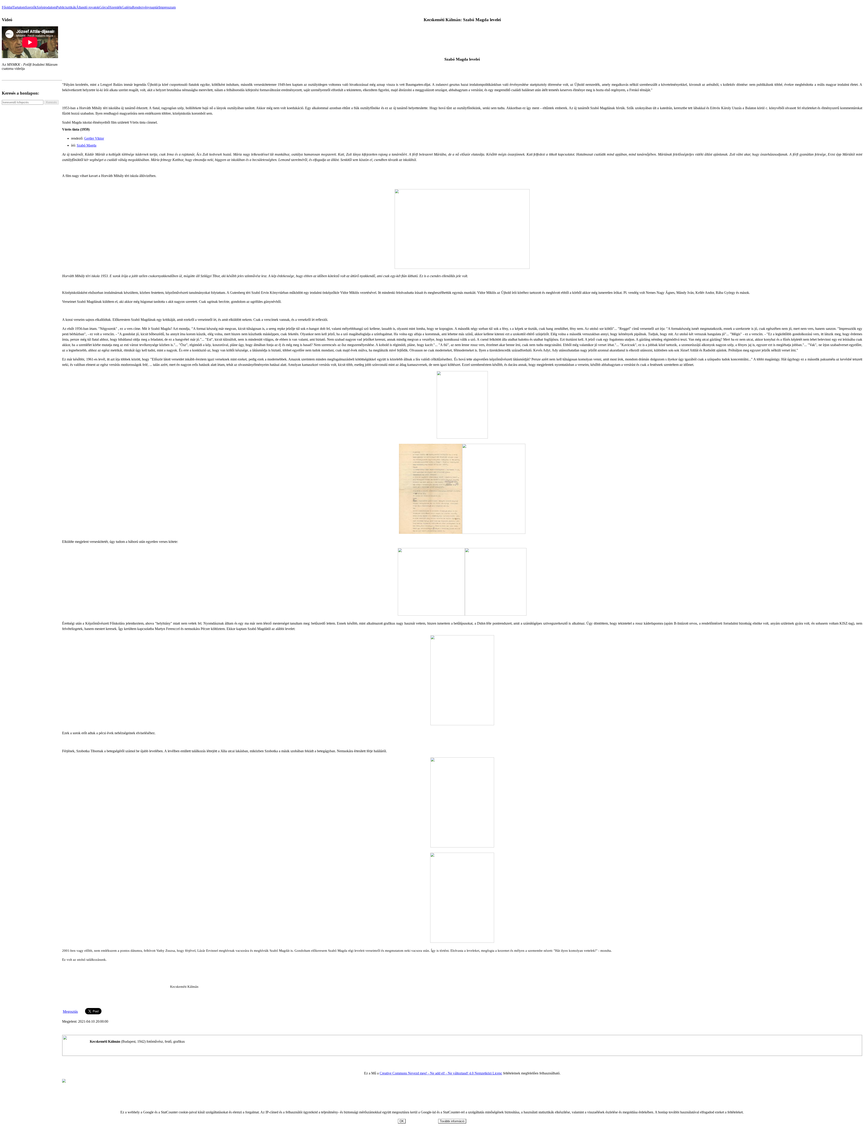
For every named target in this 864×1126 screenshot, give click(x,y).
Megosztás (70, 1011)
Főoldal (7, 7)
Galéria (127, 7)
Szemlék (116, 7)
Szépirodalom (46, 7)
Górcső (104, 7)
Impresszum (167, 7)
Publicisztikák (66, 7)
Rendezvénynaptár (145, 7)
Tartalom (19, 7)
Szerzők (31, 7)
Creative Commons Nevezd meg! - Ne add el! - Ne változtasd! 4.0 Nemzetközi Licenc (441, 1073)
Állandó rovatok (87, 7)
